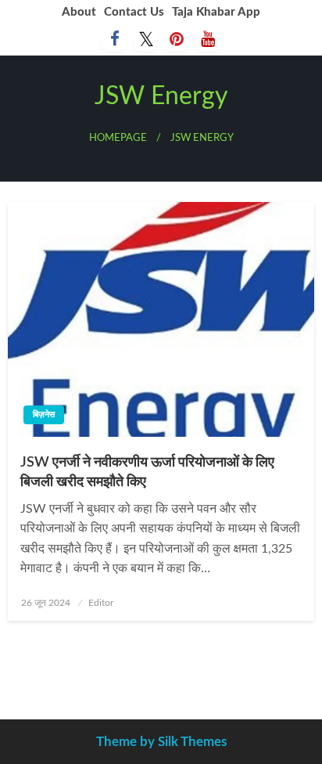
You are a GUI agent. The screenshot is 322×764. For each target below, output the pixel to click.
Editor (100, 602)
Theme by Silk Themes (161, 741)
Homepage (118, 137)
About (79, 12)
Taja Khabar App (216, 12)
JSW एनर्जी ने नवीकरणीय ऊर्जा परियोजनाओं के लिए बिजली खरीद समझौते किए (147, 472)
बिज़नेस (44, 414)
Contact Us (134, 12)
